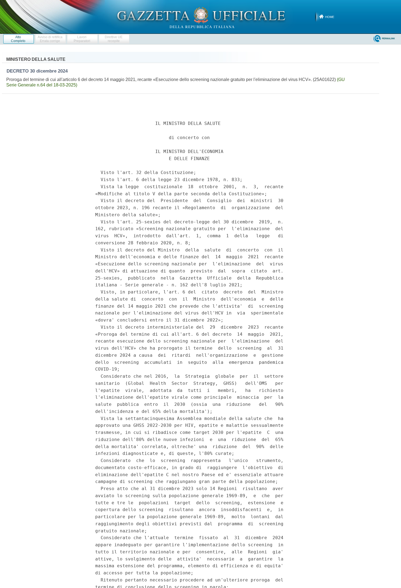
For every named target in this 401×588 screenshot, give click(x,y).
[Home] (201, 17)
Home (329, 17)
